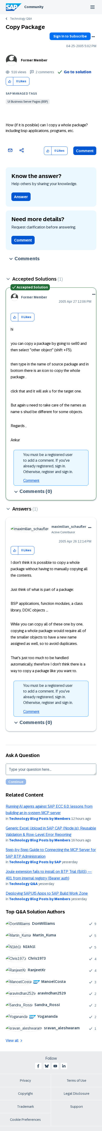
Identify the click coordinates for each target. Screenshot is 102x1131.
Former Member (34, 60)
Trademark (25, 1106)
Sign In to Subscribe (70, 36)
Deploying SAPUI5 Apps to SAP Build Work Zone (47, 893)
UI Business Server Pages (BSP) (28, 101)
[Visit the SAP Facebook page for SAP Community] (38, 1066)
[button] (9, 81)
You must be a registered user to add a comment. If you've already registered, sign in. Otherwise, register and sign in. (48, 463)
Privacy (25, 1080)
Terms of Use (76, 1080)
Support (76, 1106)
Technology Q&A (21, 18)
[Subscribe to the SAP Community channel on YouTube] (55, 1066)
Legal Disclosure (76, 1093)
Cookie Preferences (25, 1120)
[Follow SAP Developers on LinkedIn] (64, 1066)
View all (12, 1041)
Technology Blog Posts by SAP (35, 862)
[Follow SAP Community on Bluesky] (47, 1066)
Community (33, 7)
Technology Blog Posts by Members (39, 819)
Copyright (25, 1093)
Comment (85, 151)
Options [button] (93, 37)
